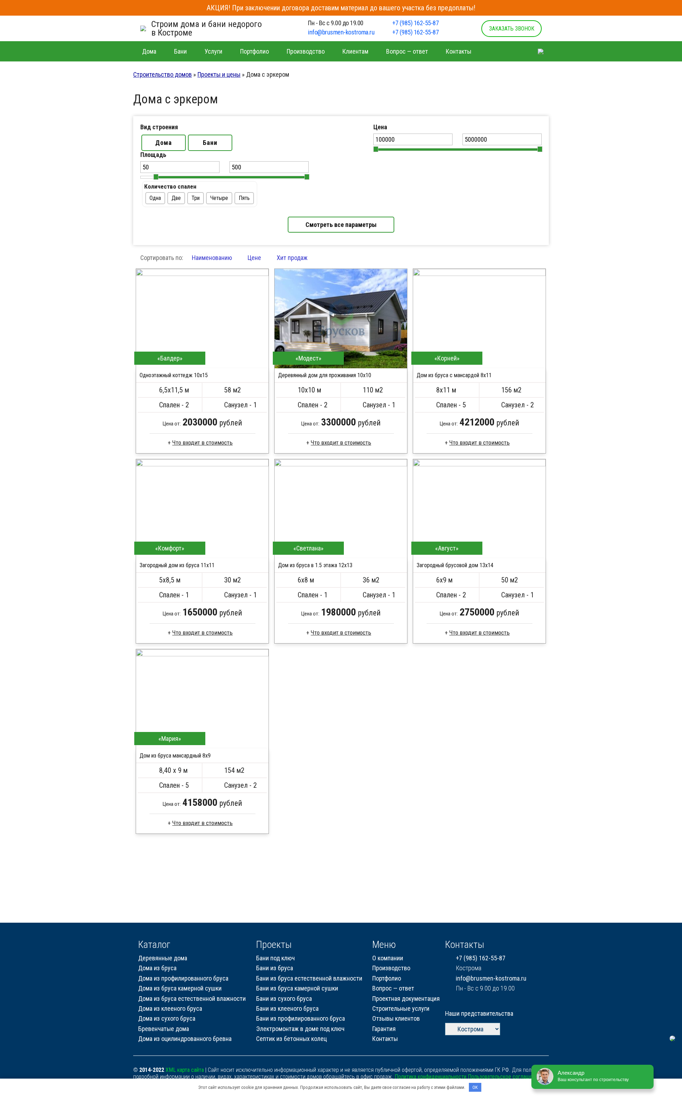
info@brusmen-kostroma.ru (341, 32)
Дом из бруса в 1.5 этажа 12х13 (315, 565)
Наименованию (212, 257)
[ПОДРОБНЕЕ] (202, 318)
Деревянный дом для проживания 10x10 (324, 375)
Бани (210, 142)
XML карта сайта (185, 1070)
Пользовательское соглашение (504, 1076)
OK (475, 1087)
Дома (163, 142)
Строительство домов (162, 74)
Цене (254, 257)
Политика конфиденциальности (430, 1076)
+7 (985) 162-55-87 (415, 23)
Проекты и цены (218, 74)
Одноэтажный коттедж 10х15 (174, 375)
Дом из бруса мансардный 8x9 (175, 755)
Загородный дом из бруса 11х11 (177, 565)
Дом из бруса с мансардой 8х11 (454, 375)
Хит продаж (292, 257)
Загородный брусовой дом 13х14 (455, 565)
